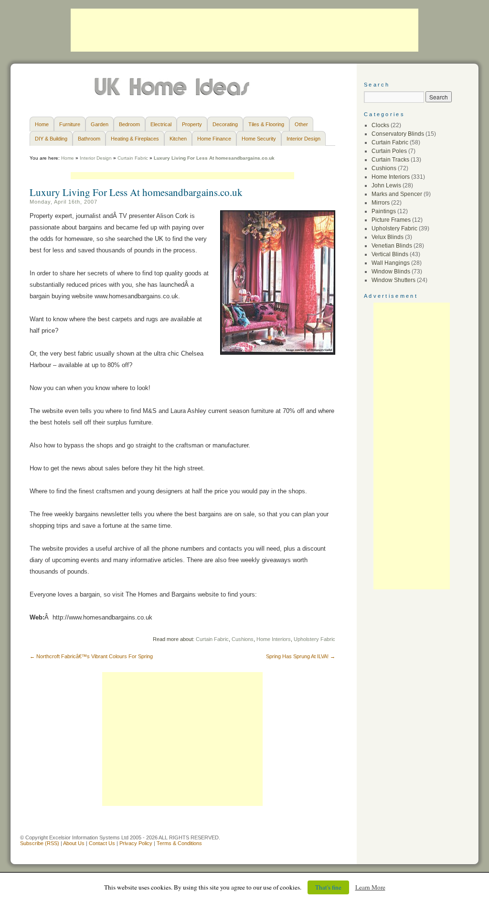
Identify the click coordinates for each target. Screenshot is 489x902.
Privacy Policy (135, 843)
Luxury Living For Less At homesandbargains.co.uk (136, 192)
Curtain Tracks (390, 159)
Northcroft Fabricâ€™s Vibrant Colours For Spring (91, 656)
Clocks (380, 125)
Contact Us (102, 843)
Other (301, 124)
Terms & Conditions (179, 843)
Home (42, 124)
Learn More (370, 887)
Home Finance (214, 138)
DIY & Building (51, 138)
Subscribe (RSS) (39, 843)
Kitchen (178, 138)
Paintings (384, 211)
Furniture (69, 124)
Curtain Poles (389, 151)
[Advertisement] (244, 30)
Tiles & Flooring (266, 124)
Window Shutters (393, 280)
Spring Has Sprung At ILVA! (300, 656)
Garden (99, 124)
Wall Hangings (391, 263)
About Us (74, 843)
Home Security (259, 138)
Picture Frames (391, 220)
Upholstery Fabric (314, 639)
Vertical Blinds (390, 254)
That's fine (328, 887)
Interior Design (303, 138)
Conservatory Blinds (398, 133)
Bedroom (129, 124)
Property (192, 124)
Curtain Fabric (132, 158)
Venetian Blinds (392, 245)
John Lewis (386, 185)
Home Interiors (273, 639)
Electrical (160, 124)
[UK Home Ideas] (173, 93)
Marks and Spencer (397, 194)
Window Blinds (391, 271)
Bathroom (89, 138)
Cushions (243, 639)
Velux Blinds (388, 237)
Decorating (225, 124)
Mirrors (381, 202)
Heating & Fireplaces (135, 138)
